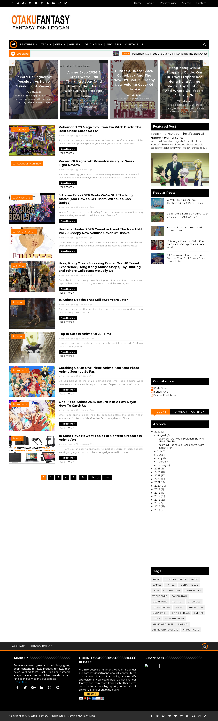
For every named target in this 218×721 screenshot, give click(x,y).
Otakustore (23, 197)
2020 (157, 485)
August (162, 435)
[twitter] (17, 3)
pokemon (21, 129)
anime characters (165, 629)
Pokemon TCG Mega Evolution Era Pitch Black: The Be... (181, 440)
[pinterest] (29, 3)
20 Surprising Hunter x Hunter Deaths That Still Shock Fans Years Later (187, 258)
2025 (157, 468)
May (160, 458)
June (160, 454)
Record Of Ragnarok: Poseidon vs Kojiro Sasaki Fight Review (84, 81)
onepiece (21, 370)
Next (94, 477)
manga (170, 585)
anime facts (191, 629)
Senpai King (161, 391)
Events (199, 613)
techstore (160, 596)
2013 (157, 510)
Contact (201, 3)
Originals (92, 44)
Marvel (183, 624)
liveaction (160, 613)
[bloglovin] (35, 3)
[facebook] (11, 3)
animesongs (193, 590)
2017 (157, 496)
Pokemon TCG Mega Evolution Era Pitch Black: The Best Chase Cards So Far (159, 53)
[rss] (47, 3)
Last (107, 477)
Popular (179, 411)
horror (177, 601)
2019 (157, 489)
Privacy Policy (168, 3)
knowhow (196, 607)
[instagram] (59, 3)
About (150, 3)
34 (83, 477)
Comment (199, 411)
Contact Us (134, 44)
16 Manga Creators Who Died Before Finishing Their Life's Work (186, 244)
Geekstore (160, 601)
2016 (157, 499)
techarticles (188, 585)
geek (194, 579)
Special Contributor (165, 395)
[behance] (53, 3)
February (163, 461)
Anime (73, 44)
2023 (157, 475)
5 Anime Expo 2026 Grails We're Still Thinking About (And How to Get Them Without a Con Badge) (134, 82)
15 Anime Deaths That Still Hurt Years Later (93, 300)
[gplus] (23, 3)
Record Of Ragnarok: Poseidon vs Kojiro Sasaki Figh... (180, 446)
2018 (157, 492)
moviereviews (175, 618)
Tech (45, 44)
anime (19, 302)
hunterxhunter (25, 231)
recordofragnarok (28, 163)
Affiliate (186, 3)
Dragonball (181, 613)
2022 (157, 478)
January (162, 465)
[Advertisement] (146, 20)
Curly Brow (160, 388)
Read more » (68, 149)
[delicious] (65, 3)
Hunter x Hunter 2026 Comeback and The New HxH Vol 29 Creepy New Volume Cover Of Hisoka (184, 80)
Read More (20, 682)
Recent (160, 411)
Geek (59, 44)
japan (156, 618)
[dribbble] (41, 3)
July (160, 451)
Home (138, 3)
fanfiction (179, 596)
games (108, 54)
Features (27, 44)
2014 (157, 506)
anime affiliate (163, 624)
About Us (113, 44)
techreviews (161, 607)
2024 (157, 472)
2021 (157, 482)
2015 (157, 503)
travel (20, 265)
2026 (157, 431)
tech (18, 438)
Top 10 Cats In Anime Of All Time (85, 334)
